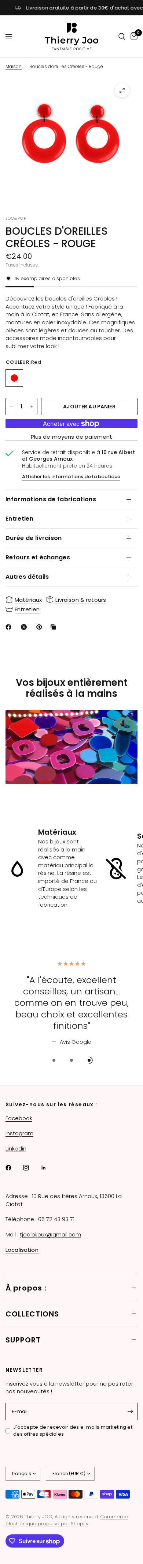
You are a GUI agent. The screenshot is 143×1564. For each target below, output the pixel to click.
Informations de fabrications (51, 499)
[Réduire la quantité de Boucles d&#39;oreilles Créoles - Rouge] (11, 406)
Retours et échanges (38, 557)
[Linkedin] (49, 1168)
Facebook (19, 1118)
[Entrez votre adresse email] (130, 1411)
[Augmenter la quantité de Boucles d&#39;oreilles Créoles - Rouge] (31, 406)
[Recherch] (122, 36)
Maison (14, 66)
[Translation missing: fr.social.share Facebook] (10, 627)
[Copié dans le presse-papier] (54, 627)
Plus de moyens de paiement (72, 437)
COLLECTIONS (32, 1314)
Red (14, 378)
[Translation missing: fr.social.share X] (25, 627)
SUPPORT (23, 1340)
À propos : (26, 1288)
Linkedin (16, 1148)
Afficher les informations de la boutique (71, 476)
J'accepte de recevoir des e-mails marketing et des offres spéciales (72, 1431)
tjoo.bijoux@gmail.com (50, 1234)
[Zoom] (122, 90)
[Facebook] (14, 1168)
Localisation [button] (22, 1250)
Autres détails (27, 577)
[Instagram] (31, 1168)
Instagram (19, 1133)
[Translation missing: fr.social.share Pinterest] (40, 627)
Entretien (19, 518)
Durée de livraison (34, 538)
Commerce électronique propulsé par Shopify (67, 1520)
